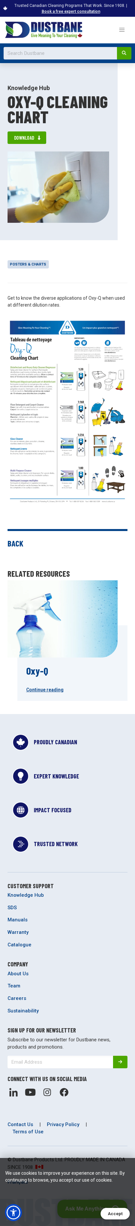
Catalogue (19, 945)
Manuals (18, 920)
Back (15, 543)
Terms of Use (28, 1132)
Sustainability (23, 1011)
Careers (17, 998)
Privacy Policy (63, 1124)
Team (14, 986)
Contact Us (20, 1124)
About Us (18, 974)
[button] (122, 30)
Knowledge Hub (26, 895)
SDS (12, 908)
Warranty (18, 932)
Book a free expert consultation (71, 11)
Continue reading (45, 689)
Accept (115, 1213)
